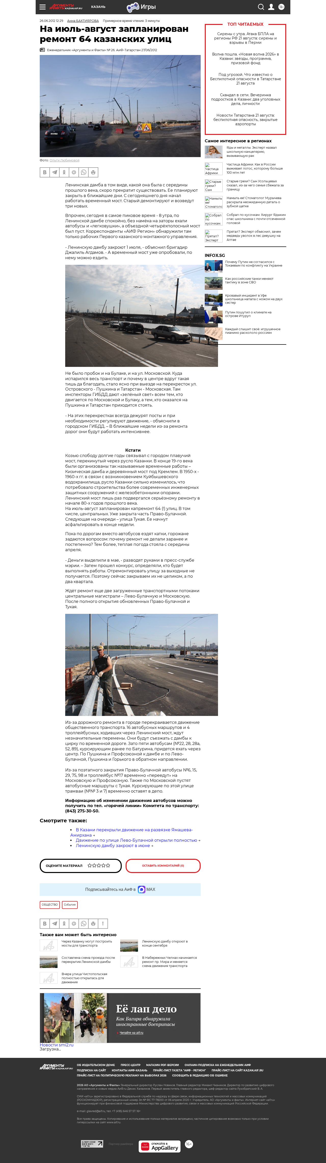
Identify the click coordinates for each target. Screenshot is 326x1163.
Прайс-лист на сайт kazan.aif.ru (237, 1070)
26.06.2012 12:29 (51, 21)
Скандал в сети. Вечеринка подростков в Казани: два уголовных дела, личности (245, 99)
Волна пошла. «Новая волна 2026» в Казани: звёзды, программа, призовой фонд (245, 58)
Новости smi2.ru (57, 1045)
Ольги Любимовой (64, 160)
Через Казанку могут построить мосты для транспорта (87, 943)
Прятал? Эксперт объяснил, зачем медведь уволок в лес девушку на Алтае (254, 236)
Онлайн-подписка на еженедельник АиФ (218, 1065)
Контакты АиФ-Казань (129, 1070)
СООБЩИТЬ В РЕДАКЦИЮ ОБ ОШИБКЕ (200, 1075)
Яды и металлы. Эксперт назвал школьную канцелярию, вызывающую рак (252, 152)
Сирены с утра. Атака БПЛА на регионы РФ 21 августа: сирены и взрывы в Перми (245, 38)
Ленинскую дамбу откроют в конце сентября (165, 943)
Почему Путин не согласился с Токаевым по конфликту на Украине (253, 263)
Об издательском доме (96, 1065)
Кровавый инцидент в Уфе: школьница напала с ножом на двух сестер (253, 299)
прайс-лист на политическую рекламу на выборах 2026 (121, 1075)
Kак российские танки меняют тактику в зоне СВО (249, 280)
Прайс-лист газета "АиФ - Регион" (179, 1070)
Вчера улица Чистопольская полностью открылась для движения (84, 978)
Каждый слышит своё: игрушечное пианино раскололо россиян (252, 331)
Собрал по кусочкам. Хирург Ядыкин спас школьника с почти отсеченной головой (256, 219)
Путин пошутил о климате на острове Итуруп (248, 314)
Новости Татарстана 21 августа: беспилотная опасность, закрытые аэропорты (245, 119)
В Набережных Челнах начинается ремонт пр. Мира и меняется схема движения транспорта (169, 962)
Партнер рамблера (121, 1143)
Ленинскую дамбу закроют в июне (113, 845)
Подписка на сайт (91, 1070)
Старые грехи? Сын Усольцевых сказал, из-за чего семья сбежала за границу (255, 185)
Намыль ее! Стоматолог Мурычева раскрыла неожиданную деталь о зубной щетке (254, 202)
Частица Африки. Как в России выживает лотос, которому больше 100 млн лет (255, 168)
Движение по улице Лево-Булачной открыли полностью (136, 840)
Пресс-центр (130, 1065)
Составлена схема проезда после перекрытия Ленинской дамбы (88, 960)
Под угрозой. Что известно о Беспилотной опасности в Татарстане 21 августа (245, 79)
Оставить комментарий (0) (163, 865)
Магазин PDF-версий (162, 1065)
